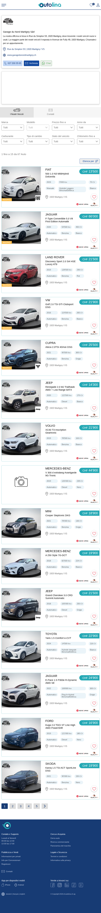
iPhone (7, 885)
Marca (4, 122)
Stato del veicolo (60, 136)
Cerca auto (55, 838)
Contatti (9, 871)
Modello (31, 122)
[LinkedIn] (67, 885)
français (16, 894)
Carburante (7, 136)
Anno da (81, 122)
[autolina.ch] (49, 5)
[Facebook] (52, 885)
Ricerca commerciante (59, 842)
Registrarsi (5, 864)
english (22, 894)
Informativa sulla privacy (60, 860)
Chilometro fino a (86, 136)
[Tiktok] (74, 885)
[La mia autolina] (98, 5)
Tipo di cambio (34, 136)
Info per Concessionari (10, 860)
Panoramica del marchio (60, 846)
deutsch (9, 894)
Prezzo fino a (59, 122)
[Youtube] (60, 885)
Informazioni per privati (11, 856)
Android (21, 885)
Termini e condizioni (58, 856)
